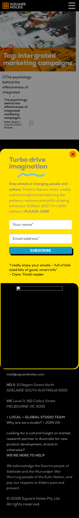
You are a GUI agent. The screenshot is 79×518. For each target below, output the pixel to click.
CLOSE (72, 154)
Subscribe (40, 251)
